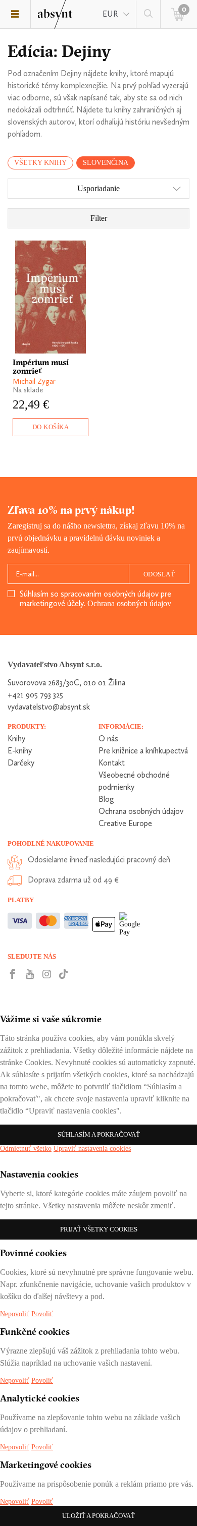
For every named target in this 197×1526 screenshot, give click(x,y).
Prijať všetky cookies (98, 1229)
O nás (108, 738)
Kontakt (111, 763)
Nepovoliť (14, 1314)
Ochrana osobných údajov (129, 603)
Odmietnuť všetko (26, 1148)
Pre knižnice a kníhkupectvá (143, 750)
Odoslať (159, 574)
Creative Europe (125, 823)
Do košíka (50, 427)
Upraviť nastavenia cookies (92, 1148)
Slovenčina (105, 162)
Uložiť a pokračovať (98, 1515)
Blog (106, 799)
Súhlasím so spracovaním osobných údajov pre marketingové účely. (95, 598)
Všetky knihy (40, 162)
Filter (98, 218)
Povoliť (42, 1314)
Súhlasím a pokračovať (99, 1134)
